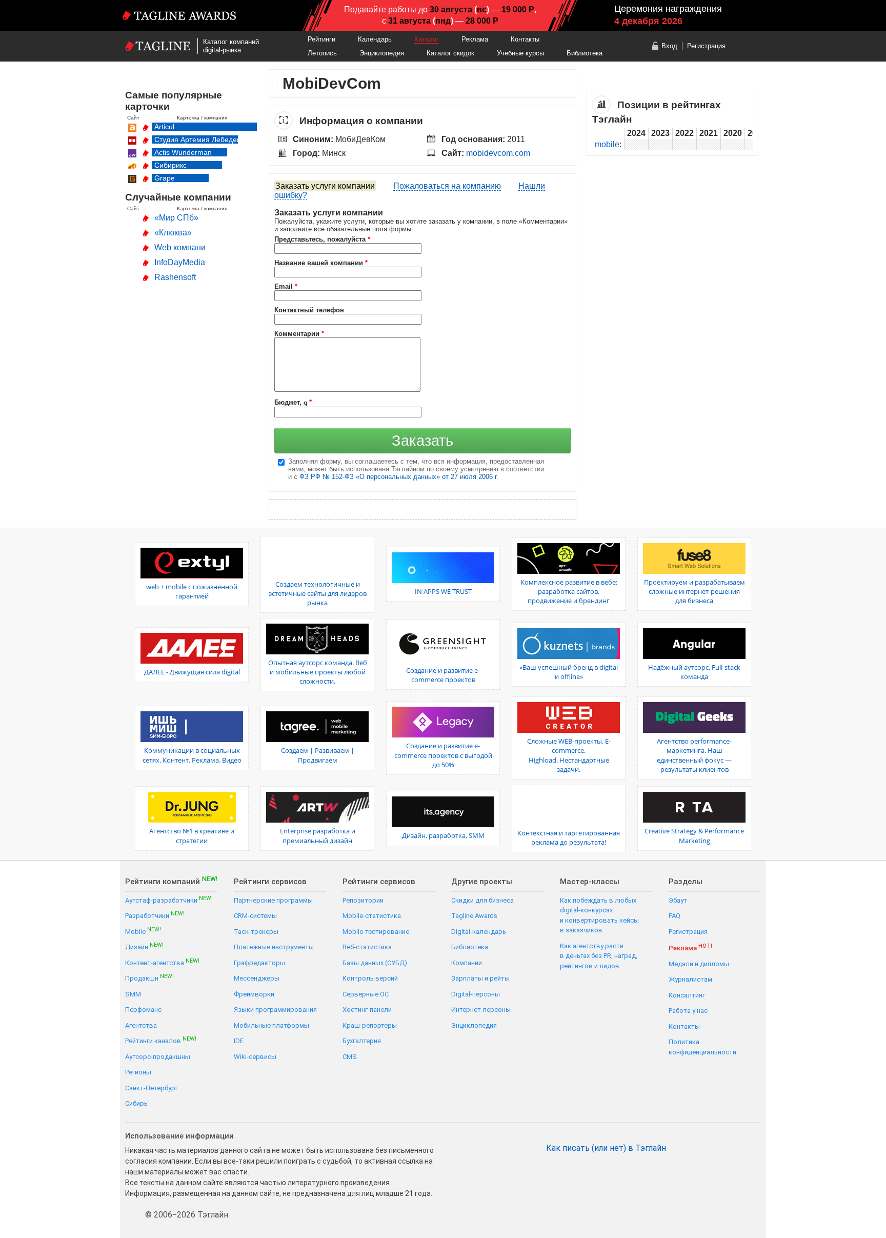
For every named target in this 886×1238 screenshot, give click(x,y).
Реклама (474, 39)
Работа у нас (688, 1010)
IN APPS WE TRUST (443, 591)
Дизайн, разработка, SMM (443, 835)
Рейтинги (321, 39)
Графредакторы (259, 963)
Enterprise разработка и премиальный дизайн (317, 835)
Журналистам (690, 979)
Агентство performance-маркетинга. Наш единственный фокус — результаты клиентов (694, 755)
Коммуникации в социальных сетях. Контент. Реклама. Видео (192, 755)
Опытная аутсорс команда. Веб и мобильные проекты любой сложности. (317, 672)
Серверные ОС (366, 994)
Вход (669, 46)
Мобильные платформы (271, 1025)
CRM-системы (255, 916)
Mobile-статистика (372, 916)
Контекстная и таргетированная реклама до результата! (568, 837)
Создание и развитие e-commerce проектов (443, 675)
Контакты (525, 39)
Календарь (375, 39)
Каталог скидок (450, 53)
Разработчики (155, 915)
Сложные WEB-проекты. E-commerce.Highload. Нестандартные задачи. (569, 755)
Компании (466, 963)
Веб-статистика (367, 947)
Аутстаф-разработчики (169, 899)
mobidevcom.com (498, 153)
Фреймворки (254, 994)
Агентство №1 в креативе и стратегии (191, 835)
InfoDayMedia (179, 262)
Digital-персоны (475, 994)
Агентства (141, 1025)
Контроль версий (370, 978)
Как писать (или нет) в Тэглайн (606, 1148)
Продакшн (149, 977)
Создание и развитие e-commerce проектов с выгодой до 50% (443, 755)
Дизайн (144, 946)
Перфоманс (143, 1009)
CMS (350, 1057)
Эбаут (678, 900)
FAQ (674, 916)
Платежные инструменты (274, 947)
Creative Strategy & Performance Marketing (694, 835)
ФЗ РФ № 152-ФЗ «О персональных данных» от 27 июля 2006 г (397, 477)
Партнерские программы (273, 900)
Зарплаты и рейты (480, 978)
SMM (133, 994)
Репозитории (363, 900)
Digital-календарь (478, 931)
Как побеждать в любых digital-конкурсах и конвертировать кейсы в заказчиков (599, 915)
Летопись (322, 53)
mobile (607, 144)
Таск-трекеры (256, 931)
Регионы (138, 1072)
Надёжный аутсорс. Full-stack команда (694, 672)
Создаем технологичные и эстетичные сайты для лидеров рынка (318, 593)
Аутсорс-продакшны (157, 1057)
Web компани (180, 247)
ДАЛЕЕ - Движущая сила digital (192, 671)
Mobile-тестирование (376, 931)
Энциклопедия (381, 53)
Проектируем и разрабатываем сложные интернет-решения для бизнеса (694, 591)
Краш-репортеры (370, 1025)
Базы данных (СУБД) (375, 963)
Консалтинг (687, 995)
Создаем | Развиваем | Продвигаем (317, 755)
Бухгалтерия (362, 1041)
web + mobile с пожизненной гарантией (191, 591)
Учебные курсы (520, 53)
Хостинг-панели (367, 1009)
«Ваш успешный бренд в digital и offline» (568, 672)
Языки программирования (275, 1009)
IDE (239, 1041)
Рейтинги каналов (160, 1040)
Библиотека (584, 53)
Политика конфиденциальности (702, 1047)
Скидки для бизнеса (482, 900)
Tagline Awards (474, 916)
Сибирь (136, 1103)
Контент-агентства (162, 962)
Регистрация (706, 46)
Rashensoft (175, 277)
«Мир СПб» (176, 217)
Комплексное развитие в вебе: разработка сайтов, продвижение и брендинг (568, 591)
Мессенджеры (256, 978)
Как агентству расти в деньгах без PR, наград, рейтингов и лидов (598, 956)
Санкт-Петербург (151, 1088)
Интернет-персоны (481, 1009)
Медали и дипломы (699, 964)
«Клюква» (173, 232)
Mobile (143, 931)
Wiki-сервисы (255, 1057)
